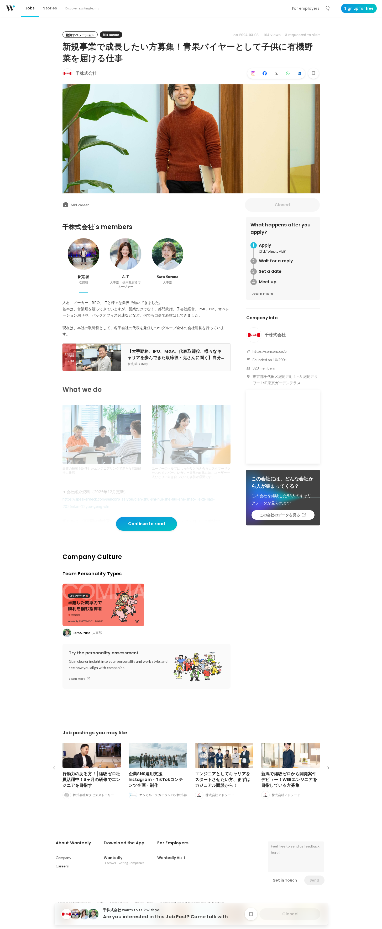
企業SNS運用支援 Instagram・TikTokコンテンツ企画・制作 (156, 779)
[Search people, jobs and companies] (328, 8)
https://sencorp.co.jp (270, 351)
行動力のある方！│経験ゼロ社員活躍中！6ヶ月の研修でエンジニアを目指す (91, 779)
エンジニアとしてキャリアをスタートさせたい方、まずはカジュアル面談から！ (222, 779)
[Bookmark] (313, 73)
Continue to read (146, 524)
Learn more (262, 293)
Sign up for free (359, 8)
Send (314, 880)
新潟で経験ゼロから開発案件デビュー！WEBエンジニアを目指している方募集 (289, 779)
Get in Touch (285, 880)
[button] (73, 843)
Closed (282, 205)
